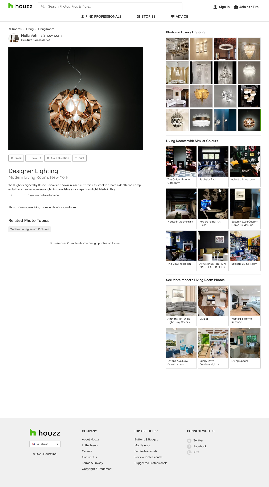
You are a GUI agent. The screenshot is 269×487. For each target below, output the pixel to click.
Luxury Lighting (193, 32)
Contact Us (89, 457)
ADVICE (182, 16)
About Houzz (90, 439)
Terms (86, 463)
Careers (87, 451)
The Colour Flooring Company (179, 181)
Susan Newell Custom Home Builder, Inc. (244, 223)
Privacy (98, 463)
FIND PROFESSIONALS (103, 16)
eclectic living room (243, 179)
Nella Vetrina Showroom (41, 35)
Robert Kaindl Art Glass (209, 223)
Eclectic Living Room (244, 263)
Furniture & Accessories (35, 40)
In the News (90, 445)
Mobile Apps (142, 445)
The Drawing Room (179, 263)
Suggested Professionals (150, 463)
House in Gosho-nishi (180, 221)
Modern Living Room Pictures (29, 229)
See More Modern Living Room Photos (195, 280)
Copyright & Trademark (97, 469)
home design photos (93, 243)
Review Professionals (148, 457)
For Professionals (145, 451)
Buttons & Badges (146, 439)
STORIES (149, 16)
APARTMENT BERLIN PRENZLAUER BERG (212, 265)
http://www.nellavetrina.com (43, 195)
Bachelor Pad (207, 179)
